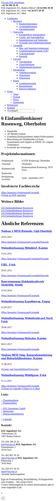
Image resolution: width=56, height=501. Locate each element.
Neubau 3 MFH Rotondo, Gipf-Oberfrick (26, 231)
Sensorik (23, 56)
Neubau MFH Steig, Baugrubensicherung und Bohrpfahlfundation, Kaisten (26, 356)
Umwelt (17, 59)
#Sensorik (44, 242)
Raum (16, 80)
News (16, 99)
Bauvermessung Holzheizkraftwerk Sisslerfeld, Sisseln (22, 283)
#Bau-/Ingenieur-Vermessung (15, 192)
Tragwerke (18, 32)
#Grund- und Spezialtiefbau (14, 369)
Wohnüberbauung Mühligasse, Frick (23, 375)
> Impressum (7, 411)
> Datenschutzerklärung (12, 414)
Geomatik (17, 45)
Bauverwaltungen (27, 89)
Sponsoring (18, 102)
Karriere (11, 107)
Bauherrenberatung (28, 24)
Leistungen (12, 18)
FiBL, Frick (8, 264)
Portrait (16, 97)
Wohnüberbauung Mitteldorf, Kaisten (24, 247)
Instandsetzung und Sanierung (33, 40)
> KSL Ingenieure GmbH (13, 408)
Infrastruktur (19, 70)
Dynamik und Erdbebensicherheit (35, 42)
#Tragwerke (33, 369)
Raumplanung (25, 86)
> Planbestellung (9, 403)
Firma (10, 91)
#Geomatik (34, 192)
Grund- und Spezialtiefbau (31, 37)
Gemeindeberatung (28, 26)
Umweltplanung (26, 64)
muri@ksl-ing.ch (9, 471)
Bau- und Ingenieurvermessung (34, 48)
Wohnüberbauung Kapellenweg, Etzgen (25, 301)
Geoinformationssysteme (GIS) (33, 51)
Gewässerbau (25, 61)
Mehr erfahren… (11, 493)
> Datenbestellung (9, 400)
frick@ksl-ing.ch (9, 458)
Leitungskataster (26, 53)
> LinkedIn (6, 419)
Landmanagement (27, 83)
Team (15, 94)
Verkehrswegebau (27, 72)
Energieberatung (27, 29)
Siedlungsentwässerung (30, 67)
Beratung (17, 21)
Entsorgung (24, 78)
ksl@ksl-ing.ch (8, 444)
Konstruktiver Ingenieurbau (32, 34)
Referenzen (12, 105)
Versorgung (24, 75)
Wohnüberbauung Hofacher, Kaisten (23, 338)
